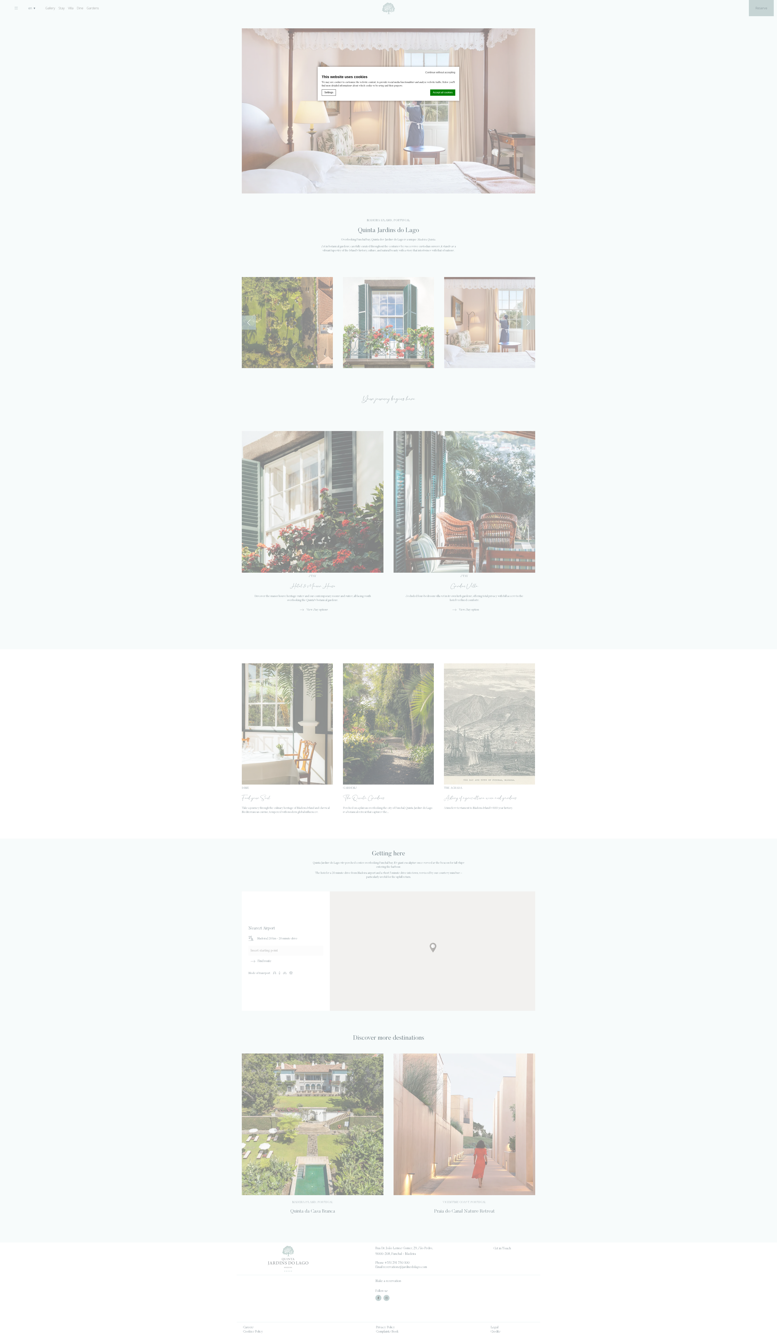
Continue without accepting (440, 72)
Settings (328, 92)
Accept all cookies (443, 92)
